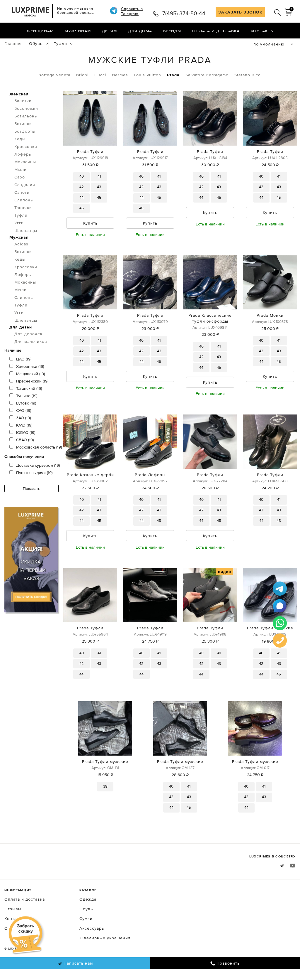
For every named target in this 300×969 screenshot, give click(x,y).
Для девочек (28, 333)
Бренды (172, 30)
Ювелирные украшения (105, 938)
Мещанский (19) (30, 373)
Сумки (86, 918)
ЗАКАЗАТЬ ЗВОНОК (240, 12)
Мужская (19, 237)
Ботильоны (26, 116)
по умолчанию (268, 44)
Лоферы (23, 154)
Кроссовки (25, 146)
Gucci (100, 75)
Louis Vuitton (147, 75)
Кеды (19, 138)
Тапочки (23, 207)
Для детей (20, 327)
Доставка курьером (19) (38, 465)
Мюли (20, 169)
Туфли (60, 43)
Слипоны (24, 200)
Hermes (120, 75)
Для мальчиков (30, 341)
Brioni (82, 75)
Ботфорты (24, 131)
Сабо (19, 177)
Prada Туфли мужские (270, 628)
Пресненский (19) (32, 381)
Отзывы (12, 908)
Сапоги (22, 192)
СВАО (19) (25, 439)
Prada (173, 75)
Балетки (23, 100)
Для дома (140, 30)
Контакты (262, 30)
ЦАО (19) (23, 359)
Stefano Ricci (248, 75)
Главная (13, 43)
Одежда (87, 899)
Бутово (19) (26, 403)
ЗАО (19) (23, 417)
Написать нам (77, 963)
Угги (19, 222)
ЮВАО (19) (25, 432)
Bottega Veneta (54, 75)
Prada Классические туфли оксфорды (210, 318)
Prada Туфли (90, 151)
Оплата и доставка (216, 30)
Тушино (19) (26, 395)
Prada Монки (270, 315)
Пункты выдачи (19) (34, 472)
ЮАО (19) (24, 425)
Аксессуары (92, 928)
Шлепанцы (25, 230)
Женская (19, 94)
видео (224, 571)
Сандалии (24, 184)
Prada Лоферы (150, 474)
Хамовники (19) (30, 366)
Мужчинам (78, 30)
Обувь (35, 43)
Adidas (21, 244)
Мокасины (25, 161)
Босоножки (26, 108)
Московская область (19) (39, 447)
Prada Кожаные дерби (90, 474)
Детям (109, 30)
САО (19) (23, 410)
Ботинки (23, 123)
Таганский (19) (29, 388)
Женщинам (40, 30)
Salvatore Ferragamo (207, 75)
